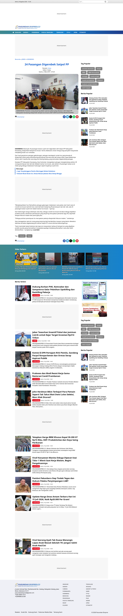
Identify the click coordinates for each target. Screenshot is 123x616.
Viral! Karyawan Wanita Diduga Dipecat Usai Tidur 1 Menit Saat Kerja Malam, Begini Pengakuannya (54, 460)
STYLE (68, 32)
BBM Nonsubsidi (94, 72)
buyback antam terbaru (89, 84)
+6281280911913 (20, 595)
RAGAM (88, 596)
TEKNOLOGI (59, 32)
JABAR (23, 59)
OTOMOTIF (82, 32)
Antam (99, 69)
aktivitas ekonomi (87, 69)
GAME (87, 591)
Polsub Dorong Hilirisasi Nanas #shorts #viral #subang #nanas (96, 268)
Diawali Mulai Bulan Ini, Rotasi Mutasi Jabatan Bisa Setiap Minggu (39, 174)
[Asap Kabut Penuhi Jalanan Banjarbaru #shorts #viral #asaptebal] (50, 259)
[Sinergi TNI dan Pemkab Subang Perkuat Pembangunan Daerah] (26, 259)
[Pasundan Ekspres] (27, 27)
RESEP (64, 603)
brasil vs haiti (95, 76)
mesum (22, 236)
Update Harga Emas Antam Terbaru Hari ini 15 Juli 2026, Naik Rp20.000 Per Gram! (54, 498)
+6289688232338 (20, 596)
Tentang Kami (58, 612)
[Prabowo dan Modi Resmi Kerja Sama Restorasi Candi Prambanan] (84, 132)
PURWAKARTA (66, 591)
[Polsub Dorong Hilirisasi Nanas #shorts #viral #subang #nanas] (97, 259)
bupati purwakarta (88, 80)
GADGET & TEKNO (91, 589)
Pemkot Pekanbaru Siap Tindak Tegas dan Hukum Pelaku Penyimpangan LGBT (53, 479)
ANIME (88, 600)
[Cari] (105, 1)
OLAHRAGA (36, 400)
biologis (84, 76)
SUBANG (65, 589)
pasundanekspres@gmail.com (24, 593)
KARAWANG (30, 59)
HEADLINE (18, 32)
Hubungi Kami (32, 612)
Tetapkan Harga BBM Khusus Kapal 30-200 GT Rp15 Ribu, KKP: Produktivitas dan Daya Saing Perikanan (55, 440)
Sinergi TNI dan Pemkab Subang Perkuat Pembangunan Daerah (25, 268)
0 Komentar (20, 117)
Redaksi (17, 612)
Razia (29, 236)
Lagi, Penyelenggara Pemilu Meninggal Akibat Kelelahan (36, 171)
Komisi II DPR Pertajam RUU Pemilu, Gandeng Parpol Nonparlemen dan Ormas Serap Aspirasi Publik (98, 120)
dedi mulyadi (86, 88)
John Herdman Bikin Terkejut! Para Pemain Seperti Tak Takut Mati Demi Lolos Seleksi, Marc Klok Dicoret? (97, 142)
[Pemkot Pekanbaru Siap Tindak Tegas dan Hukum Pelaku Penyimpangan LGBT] (23, 485)
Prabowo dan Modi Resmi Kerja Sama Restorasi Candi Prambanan (98, 131)
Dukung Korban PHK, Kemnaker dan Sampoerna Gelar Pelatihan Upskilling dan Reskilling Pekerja (98, 99)
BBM (83, 72)
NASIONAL (36, 295)
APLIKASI (88, 586)
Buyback (100, 80)
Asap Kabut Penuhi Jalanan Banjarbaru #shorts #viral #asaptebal (48, 268)
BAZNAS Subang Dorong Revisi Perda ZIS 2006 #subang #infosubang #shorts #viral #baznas (72, 269)
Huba (49, 68)
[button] (26, 32)
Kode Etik (24, 612)
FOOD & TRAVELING (47, 32)
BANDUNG (66, 596)
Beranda (17, 59)
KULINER (65, 605)
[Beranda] (13, 32)
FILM (87, 598)
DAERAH (25, 32)
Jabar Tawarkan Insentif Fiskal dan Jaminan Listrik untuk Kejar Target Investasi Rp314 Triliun (98, 109)
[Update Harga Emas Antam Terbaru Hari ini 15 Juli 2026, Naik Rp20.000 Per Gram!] (23, 503)
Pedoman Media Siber (45, 612)
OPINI (75, 32)
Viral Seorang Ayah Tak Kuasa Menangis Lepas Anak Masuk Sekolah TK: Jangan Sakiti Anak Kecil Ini (54, 543)
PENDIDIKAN (35, 32)
